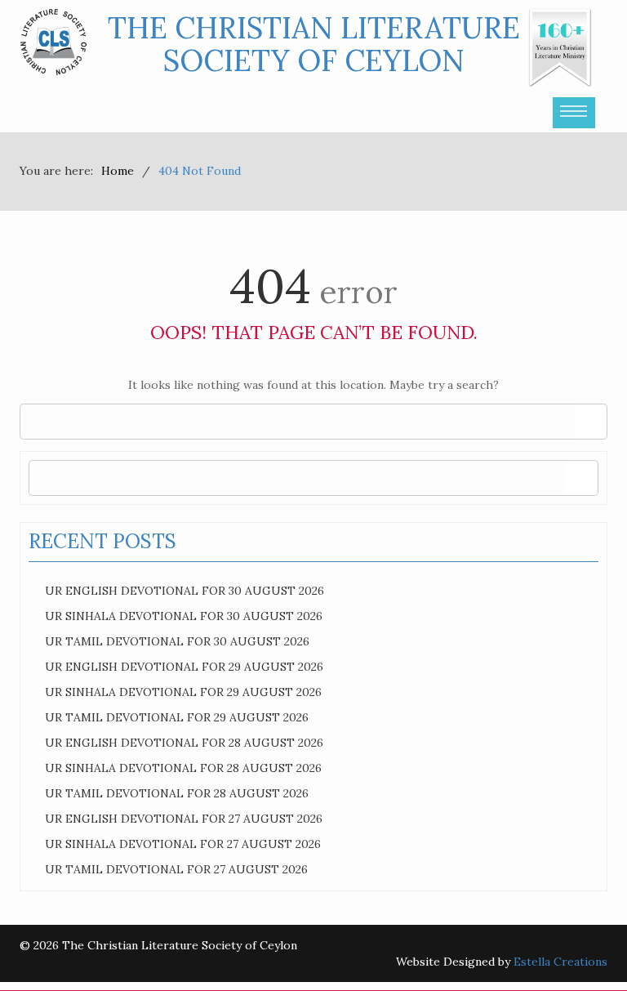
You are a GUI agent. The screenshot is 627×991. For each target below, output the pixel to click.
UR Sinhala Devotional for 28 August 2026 (183, 768)
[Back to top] (581, 945)
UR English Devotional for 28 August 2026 (184, 742)
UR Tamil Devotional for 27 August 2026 (176, 869)
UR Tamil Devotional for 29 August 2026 (177, 717)
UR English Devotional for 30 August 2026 (184, 590)
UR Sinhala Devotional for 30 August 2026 (183, 616)
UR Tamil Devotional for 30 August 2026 (177, 641)
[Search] (591, 422)
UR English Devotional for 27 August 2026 (183, 818)
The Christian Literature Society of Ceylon (314, 44)
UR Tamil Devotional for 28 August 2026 (177, 793)
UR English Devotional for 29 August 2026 (184, 666)
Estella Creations (560, 961)
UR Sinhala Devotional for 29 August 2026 (183, 692)
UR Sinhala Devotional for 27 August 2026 (183, 844)
